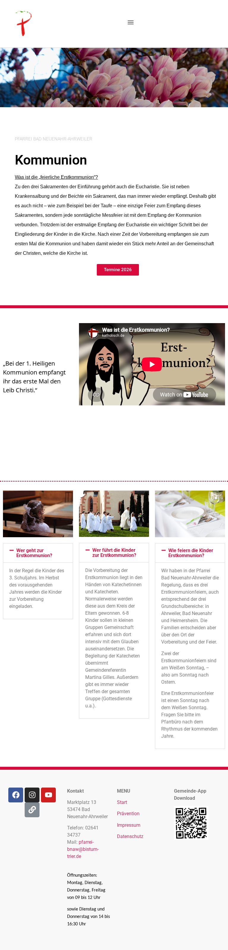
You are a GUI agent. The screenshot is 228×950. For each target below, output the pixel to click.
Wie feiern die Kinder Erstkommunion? (190, 553)
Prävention (128, 813)
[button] (131, 22)
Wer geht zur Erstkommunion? (34, 553)
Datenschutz (130, 836)
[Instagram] (32, 795)
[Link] (32, 809)
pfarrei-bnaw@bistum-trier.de (83, 849)
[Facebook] (15, 795)
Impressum (128, 825)
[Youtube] (48, 795)
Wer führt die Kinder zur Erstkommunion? (114, 552)
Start (122, 802)
